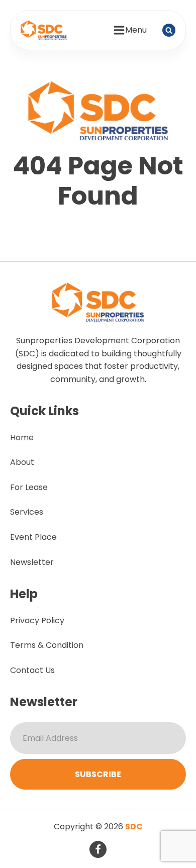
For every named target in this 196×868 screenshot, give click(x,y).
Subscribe (98, 774)
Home (22, 437)
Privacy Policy (37, 620)
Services (26, 512)
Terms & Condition (46, 645)
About (22, 462)
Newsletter (32, 562)
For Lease (29, 487)
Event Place (33, 537)
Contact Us (32, 670)
